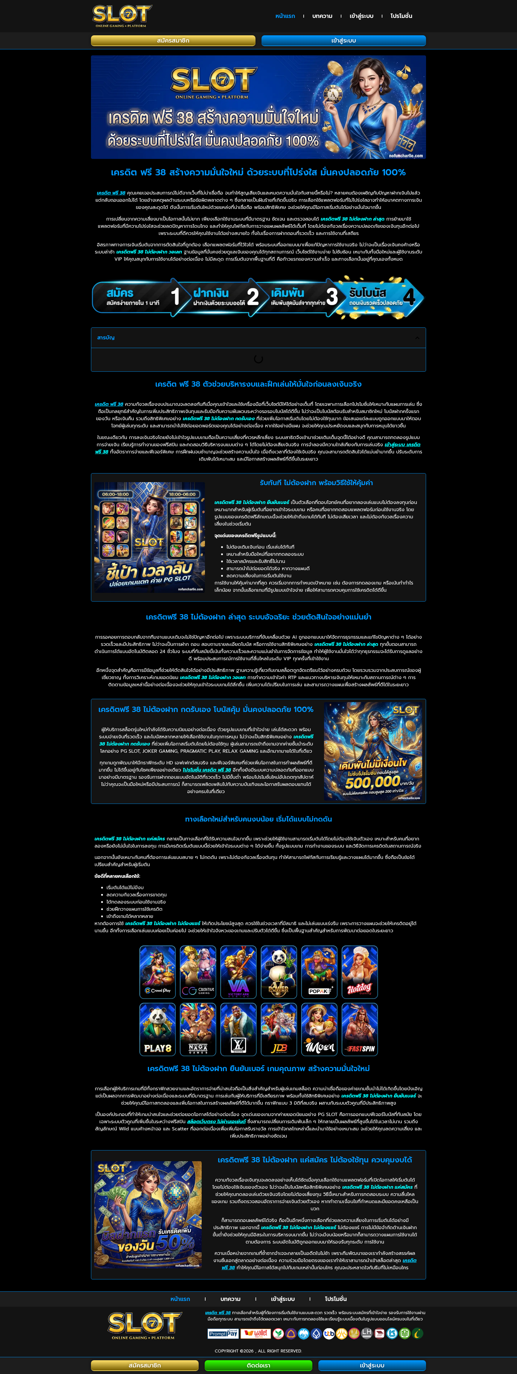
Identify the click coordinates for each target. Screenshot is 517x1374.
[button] (417, 337)
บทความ (322, 16)
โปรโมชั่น (401, 16)
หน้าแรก (285, 16)
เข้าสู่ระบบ (361, 16)
